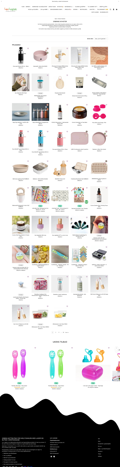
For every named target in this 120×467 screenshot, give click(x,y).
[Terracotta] (47, 109)
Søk (99, 438)
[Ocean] (46, 107)
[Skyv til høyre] (116, 348)
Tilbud (99, 453)
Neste (66, 332)
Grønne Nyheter (61, 18)
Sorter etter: (90, 38)
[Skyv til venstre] (116, 350)
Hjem (56, 18)
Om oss (100, 446)
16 (63, 332)
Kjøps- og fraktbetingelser (104, 448)
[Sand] (87, 136)
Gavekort (100, 451)
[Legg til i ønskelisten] (28, 48)
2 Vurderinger (59, 387)
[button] (110, 9)
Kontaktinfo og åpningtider (104, 443)
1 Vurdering (22, 387)
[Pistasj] (47, 53)
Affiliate (100, 456)
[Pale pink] (46, 51)
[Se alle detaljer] (21, 55)
